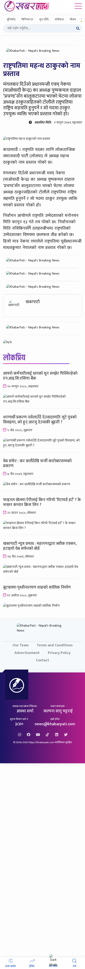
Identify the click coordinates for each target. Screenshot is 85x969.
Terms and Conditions (55, 645)
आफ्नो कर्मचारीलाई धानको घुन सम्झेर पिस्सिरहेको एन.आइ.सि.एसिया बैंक (40, 376)
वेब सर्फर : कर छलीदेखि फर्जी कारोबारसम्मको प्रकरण (37, 463)
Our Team (20, 645)
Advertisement (27, 653)
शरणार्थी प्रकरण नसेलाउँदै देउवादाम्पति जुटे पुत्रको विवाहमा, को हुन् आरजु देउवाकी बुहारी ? (40, 420)
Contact (42, 660)
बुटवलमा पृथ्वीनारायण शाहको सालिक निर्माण (37, 587)
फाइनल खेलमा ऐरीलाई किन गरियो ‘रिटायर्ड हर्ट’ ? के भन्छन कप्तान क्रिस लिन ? (42, 502)
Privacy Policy (59, 653)
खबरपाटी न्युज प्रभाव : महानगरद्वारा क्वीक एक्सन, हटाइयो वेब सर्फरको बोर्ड (40, 546)
